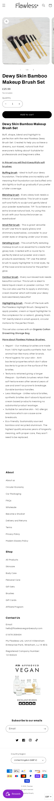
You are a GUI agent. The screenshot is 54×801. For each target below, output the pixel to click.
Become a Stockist (15, 514)
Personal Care (13, 580)
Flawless (30, 786)
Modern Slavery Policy (17, 541)
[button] (3, 5)
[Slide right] (33, 70)
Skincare (10, 566)
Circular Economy (15, 487)
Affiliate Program (14, 607)
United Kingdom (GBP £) (25, 760)
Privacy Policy (13, 534)
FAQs (8, 501)
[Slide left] (20, 70)
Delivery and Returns (16, 521)
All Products (12, 560)
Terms (9, 527)
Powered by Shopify (27, 793)
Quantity (6, 98)
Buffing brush (9, 172)
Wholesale (11, 507)
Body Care (11, 573)
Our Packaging (13, 494)
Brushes (10, 593)
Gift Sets (10, 587)
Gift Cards (11, 600)
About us (10, 480)
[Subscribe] (44, 728)
